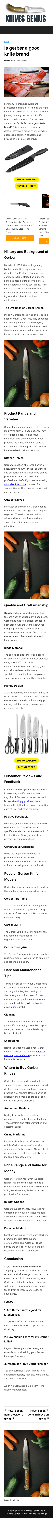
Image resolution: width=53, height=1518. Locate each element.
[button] (26, 179)
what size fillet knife (15, 484)
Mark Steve (9, 60)
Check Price (19, 237)
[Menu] (6, 30)
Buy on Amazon (27, 179)
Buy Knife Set (26, 767)
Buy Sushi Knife (26, 186)
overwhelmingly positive (20, 801)
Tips (6, 42)
